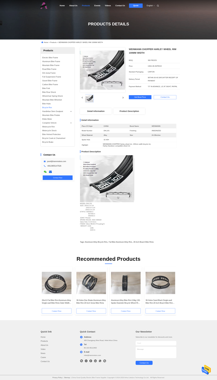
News (43, 353)
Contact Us (120, 6)
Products (86, 6)
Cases (43, 357)
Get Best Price (140, 97)
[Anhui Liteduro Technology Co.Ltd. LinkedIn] (95, 361)
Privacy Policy (57, 377)
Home (62, 6)
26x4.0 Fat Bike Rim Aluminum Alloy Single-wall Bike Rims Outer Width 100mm (56, 301)
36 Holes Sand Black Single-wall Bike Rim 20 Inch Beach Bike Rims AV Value (160, 301)
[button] (45, 288)
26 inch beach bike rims (143, 242)
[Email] (50, 172)
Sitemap (67, 377)
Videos (108, 6)
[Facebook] (90, 361)
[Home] (44, 5)
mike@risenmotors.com (92, 355)
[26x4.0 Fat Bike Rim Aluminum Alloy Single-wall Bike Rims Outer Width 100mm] (56, 283)
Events (97, 6)
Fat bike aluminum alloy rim (120, 242)
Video (43, 349)
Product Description (129, 111)
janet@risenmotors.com (56, 161)
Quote (135, 6)
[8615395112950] (100, 361)
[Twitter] (86, 361)
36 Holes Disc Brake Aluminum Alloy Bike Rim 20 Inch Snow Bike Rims (91, 301)
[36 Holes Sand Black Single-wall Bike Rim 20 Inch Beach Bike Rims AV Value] (160, 283)
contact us (144, 363)
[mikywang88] (104, 361)
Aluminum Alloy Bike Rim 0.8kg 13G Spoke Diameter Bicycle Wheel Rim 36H (125, 301)
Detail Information (96, 111)
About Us (73, 6)
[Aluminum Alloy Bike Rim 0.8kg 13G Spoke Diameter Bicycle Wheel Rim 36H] (126, 283)
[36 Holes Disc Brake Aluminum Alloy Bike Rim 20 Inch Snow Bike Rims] (91, 283)
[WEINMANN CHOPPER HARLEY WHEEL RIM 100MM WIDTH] (102, 70)
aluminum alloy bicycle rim (96, 242)
